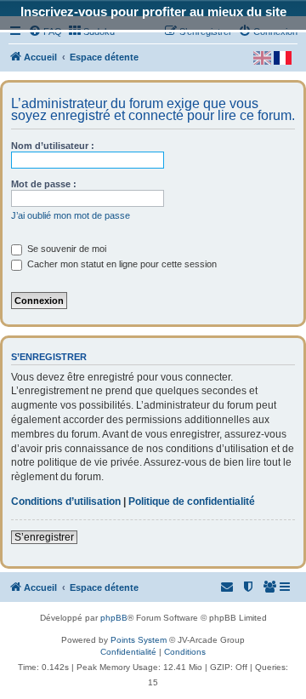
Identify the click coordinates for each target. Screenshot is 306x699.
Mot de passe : (43, 184)
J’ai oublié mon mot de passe (70, 215)
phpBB (114, 617)
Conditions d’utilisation (66, 501)
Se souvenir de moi (65, 249)
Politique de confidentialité (191, 501)
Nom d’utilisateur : (52, 145)
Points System (138, 640)
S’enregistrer (44, 537)
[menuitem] (270, 587)
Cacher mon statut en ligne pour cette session (121, 264)
